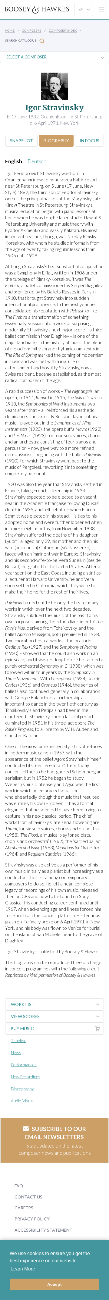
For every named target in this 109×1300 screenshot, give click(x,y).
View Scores (25, 1016)
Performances (24, 1064)
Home (10, 30)
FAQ (19, 1185)
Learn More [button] (23, 1268)
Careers (24, 1207)
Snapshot (21, 140)
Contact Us (28, 1196)
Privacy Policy (32, 1218)
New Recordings (25, 1076)
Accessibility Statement (43, 1230)
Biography (56, 140)
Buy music (22, 1028)
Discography (22, 1088)
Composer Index (63, 30)
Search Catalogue (20, 40)
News (16, 1052)
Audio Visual (22, 1100)
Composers (31, 30)
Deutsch (37, 161)
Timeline (18, 1040)
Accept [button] (54, 1284)
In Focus (89, 140)
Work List (23, 1004)
